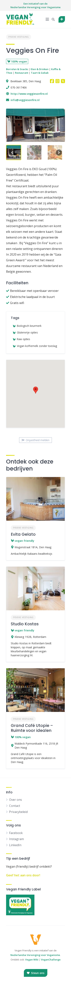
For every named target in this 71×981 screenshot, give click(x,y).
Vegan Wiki (31, 959)
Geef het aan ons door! (23, 875)
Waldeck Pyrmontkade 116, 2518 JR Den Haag (36, 745)
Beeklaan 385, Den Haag (25, 81)
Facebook (16, 833)
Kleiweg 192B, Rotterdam (30, 637)
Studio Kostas (25, 624)
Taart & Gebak (39, 72)
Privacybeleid (18, 812)
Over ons (15, 800)
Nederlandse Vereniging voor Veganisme (35, 955)
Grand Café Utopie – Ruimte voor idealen (32, 728)
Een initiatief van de (35, 5)
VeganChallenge (51, 959)
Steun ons (37, 973)
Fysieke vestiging (18, 37)
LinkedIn (15, 845)
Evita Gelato (23, 534)
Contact (14, 806)
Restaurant (21, 72)
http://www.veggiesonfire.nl (29, 94)
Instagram (16, 839)
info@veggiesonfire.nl (25, 100)
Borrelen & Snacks (17, 69)
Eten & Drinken (39, 69)
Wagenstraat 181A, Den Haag (33, 547)
